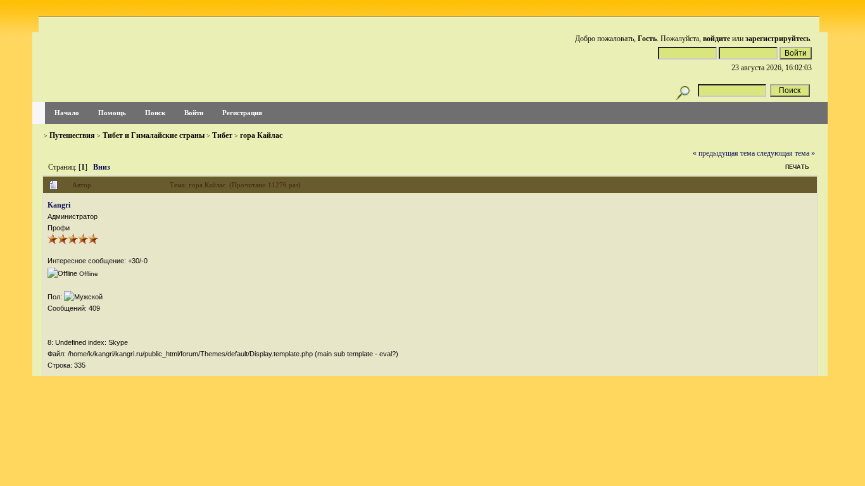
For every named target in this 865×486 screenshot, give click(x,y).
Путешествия (72, 135)
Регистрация (242, 112)
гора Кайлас (261, 135)
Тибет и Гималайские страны (154, 135)
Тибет (222, 135)
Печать (797, 167)
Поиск (155, 112)
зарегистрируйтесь (777, 38)
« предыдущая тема (724, 153)
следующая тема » (786, 153)
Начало (66, 112)
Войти (193, 112)
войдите (716, 38)
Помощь (112, 112)
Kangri (58, 205)
